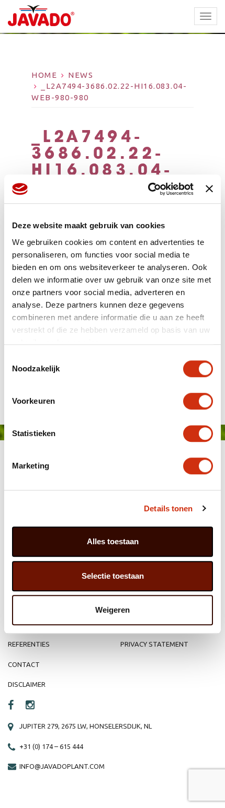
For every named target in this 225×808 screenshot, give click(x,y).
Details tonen (168, 508)
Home (44, 75)
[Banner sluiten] (209, 189)
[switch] (198, 401)
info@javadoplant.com (62, 766)
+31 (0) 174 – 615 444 (51, 746)
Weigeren (112, 609)
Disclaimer (27, 684)
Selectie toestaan (113, 575)
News (80, 75)
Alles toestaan (113, 541)
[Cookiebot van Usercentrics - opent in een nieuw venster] (148, 189)
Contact (24, 664)
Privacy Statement (154, 644)
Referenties (29, 644)
